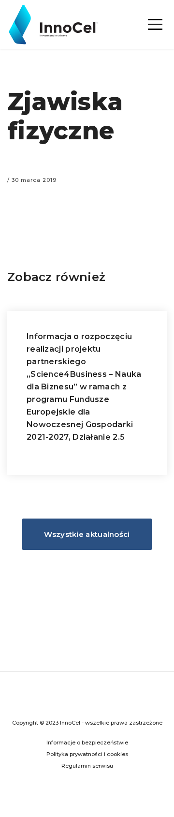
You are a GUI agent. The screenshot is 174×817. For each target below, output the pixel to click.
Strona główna (87, 30)
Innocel (56, 24)
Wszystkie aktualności (87, 534)
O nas (87, 117)
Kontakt (87, 146)
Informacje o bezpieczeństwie (87, 742)
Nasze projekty (87, 88)
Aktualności (87, 59)
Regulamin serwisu (87, 765)
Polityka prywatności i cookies (87, 754)
